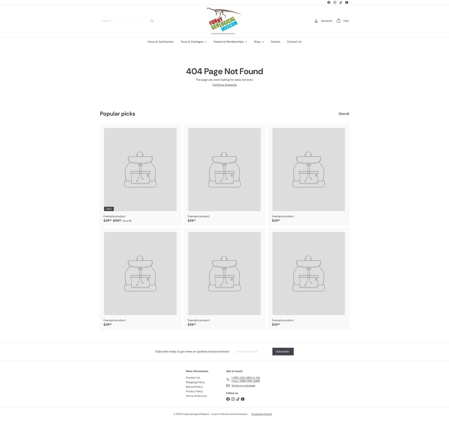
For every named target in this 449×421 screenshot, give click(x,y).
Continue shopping (224, 85)
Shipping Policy (195, 382)
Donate (275, 41)
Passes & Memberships (229, 41)
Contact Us (294, 41)
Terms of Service (196, 396)
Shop (257, 41)
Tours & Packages (192, 41)
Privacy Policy (194, 391)
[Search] (152, 21)
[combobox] (128, 21)
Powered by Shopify (261, 414)
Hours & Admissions (160, 41)
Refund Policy (194, 387)
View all (344, 113)
